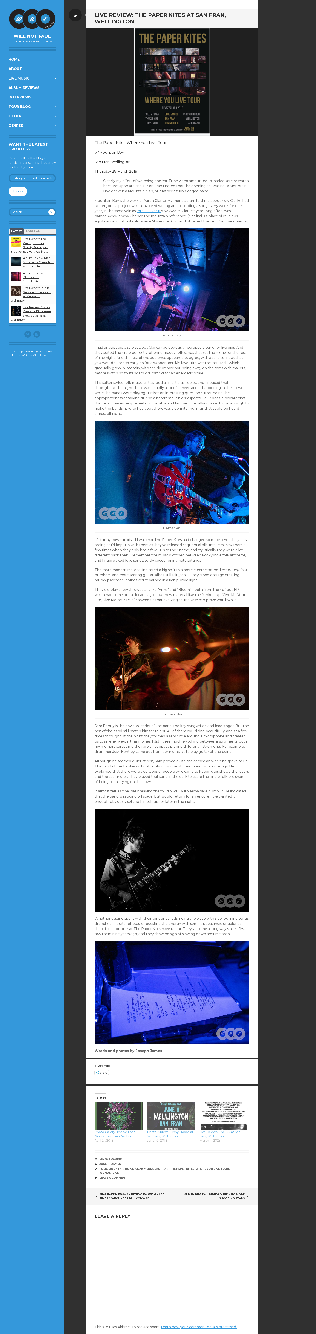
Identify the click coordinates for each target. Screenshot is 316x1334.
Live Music (19, 78)
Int (149, 211)
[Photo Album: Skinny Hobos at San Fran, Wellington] (171, 1116)
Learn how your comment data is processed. (199, 1327)
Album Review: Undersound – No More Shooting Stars (214, 1196)
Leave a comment (113, 1177)
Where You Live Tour (212, 1168)
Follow (18, 191)
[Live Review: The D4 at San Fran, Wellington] (223, 1116)
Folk (103, 1168)
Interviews (20, 97)
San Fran (161, 1168)
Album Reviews (24, 88)
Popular (33, 231)
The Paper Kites (182, 1168)
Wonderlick (109, 1172)
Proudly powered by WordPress (32, 351)
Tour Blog (20, 107)
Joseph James (110, 1164)
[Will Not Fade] (32, 19)
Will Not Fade (32, 36)
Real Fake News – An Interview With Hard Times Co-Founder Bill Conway (132, 1196)
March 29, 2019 (110, 1159)
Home (14, 59)
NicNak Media (142, 1168)
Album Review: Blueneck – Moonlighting (33, 277)
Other (15, 116)
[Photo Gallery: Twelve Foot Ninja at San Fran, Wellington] (119, 1116)
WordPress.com (42, 355)
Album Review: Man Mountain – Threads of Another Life (38, 262)
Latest (16, 231)
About (15, 69)
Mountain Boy (119, 1168)
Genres (16, 126)
